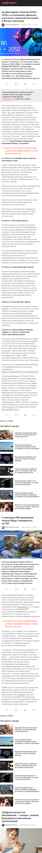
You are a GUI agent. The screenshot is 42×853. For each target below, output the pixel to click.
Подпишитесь (8, 99)
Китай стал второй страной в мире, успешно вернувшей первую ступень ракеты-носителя (21, 151)
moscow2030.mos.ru (10, 409)
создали (21, 694)
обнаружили (22, 607)
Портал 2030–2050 (11, 64)
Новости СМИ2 (6, 421)
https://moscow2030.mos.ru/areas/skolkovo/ (20, 371)
